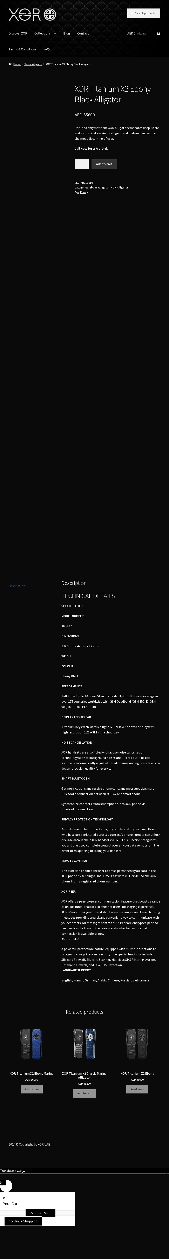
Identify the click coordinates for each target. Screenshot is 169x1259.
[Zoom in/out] (4, 1230)
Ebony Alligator (33, 64)
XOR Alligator (119, 187)
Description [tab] (17, 586)
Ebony (84, 192)
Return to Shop (40, 1213)
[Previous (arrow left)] (4, 1236)
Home (17, 64)
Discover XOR (18, 33)
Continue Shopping (23, 1221)
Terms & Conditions (22, 49)
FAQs (47, 49)
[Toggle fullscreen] (14, 1230)
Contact (83, 33)
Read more (32, 1089)
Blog (66, 33)
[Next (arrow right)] (14, 1236)
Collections (42, 33)
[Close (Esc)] (34, 1230)
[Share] (24, 1230)
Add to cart (104, 164)
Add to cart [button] (84, 1093)
